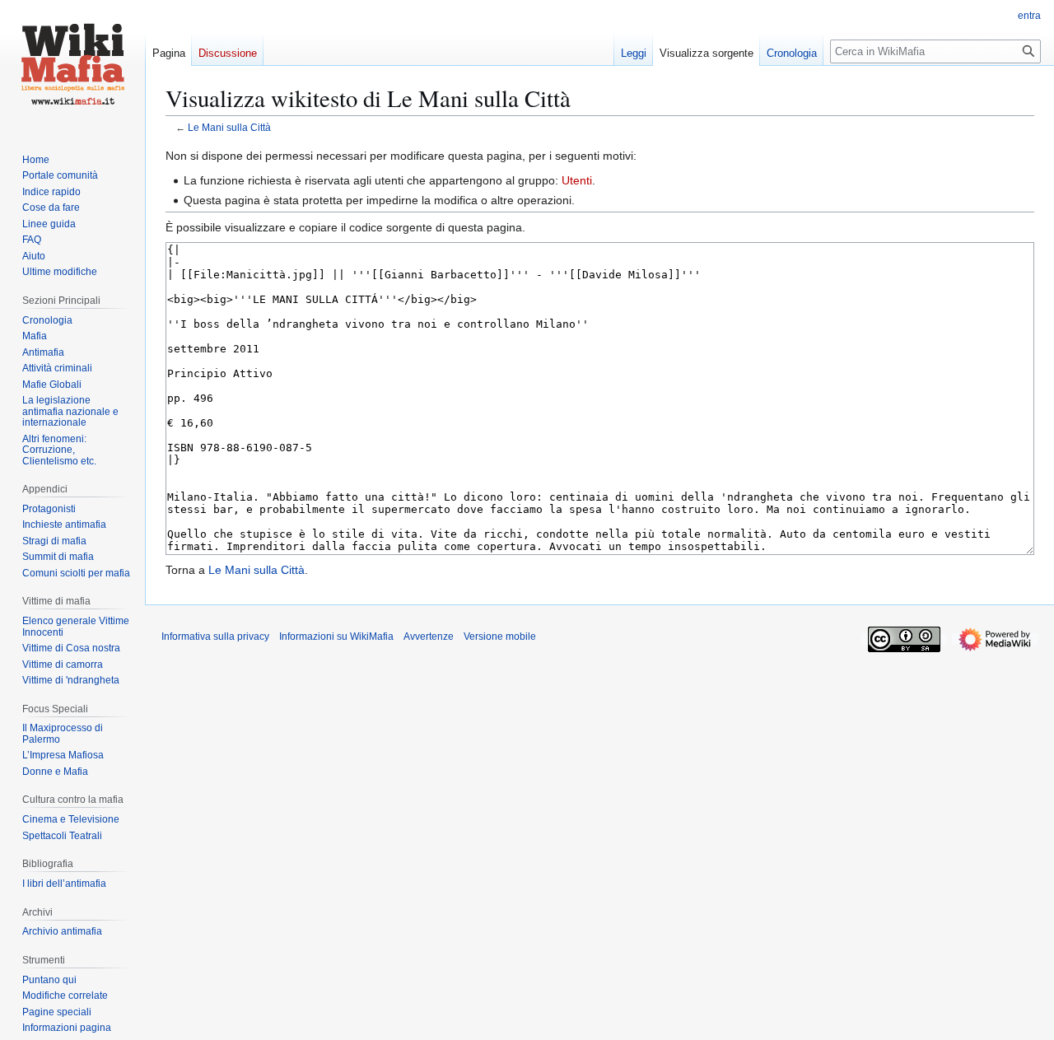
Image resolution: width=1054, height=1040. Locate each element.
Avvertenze (428, 636)
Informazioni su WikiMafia (336, 636)
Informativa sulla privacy (215, 636)
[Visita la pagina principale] (72, 66)
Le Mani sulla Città (229, 127)
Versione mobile (500, 636)
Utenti (577, 180)
